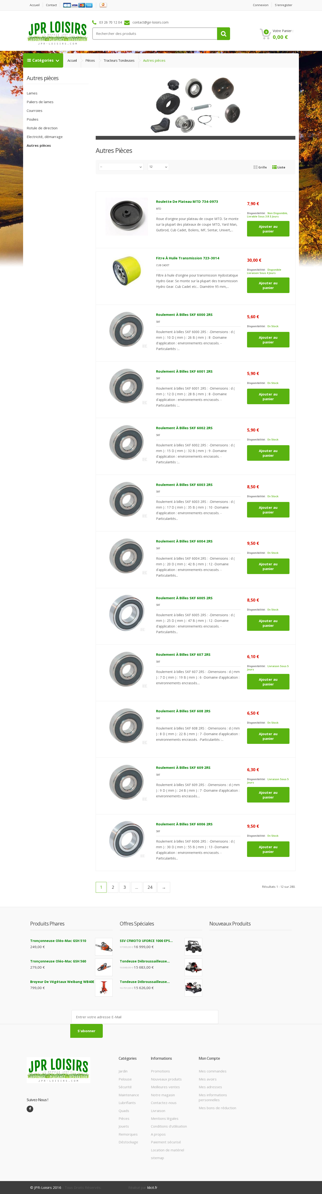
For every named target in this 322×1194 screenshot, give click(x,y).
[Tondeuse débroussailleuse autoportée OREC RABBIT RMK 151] (193, 967)
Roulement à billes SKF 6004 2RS (184, 541)
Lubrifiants (127, 1102)
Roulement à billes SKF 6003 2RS (184, 484)
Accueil (35, 5)
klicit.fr (152, 1187)
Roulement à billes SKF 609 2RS (183, 767)
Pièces (90, 60)
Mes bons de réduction (217, 1107)
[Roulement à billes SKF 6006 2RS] (127, 839)
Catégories (43, 60)
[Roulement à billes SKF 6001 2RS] (127, 386)
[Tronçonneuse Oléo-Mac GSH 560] (104, 967)
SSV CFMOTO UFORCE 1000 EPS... (146, 940)
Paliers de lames (40, 101)
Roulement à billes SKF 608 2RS (183, 711)
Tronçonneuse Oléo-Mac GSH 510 (58, 940)
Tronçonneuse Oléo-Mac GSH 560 (58, 961)
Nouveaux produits (166, 1079)
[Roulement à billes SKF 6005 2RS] (127, 613)
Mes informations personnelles (213, 1097)
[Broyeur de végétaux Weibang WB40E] (104, 988)
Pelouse (125, 1079)
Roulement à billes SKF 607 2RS (183, 654)
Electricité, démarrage (45, 136)
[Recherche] (223, 33)
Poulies (32, 119)
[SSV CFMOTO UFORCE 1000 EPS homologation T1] (193, 947)
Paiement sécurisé (166, 1142)
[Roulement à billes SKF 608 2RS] (127, 726)
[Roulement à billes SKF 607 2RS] (127, 669)
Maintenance (129, 1094)
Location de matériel (167, 1150)
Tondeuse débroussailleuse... (145, 961)
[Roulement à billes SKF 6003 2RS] (127, 499)
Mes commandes (213, 1071)
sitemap (157, 1157)
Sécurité (125, 1086)
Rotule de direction (42, 128)
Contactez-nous (164, 1102)
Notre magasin (163, 1094)
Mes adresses (210, 1086)
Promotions (160, 1071)
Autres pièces (39, 145)
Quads (124, 1110)
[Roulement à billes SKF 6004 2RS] (127, 556)
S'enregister (283, 5)
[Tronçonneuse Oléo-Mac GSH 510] (104, 947)
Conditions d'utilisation (169, 1126)
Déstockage (128, 1142)
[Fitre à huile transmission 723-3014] (127, 273)
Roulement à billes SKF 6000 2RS (184, 314)
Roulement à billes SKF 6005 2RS (184, 597)
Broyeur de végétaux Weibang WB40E (62, 981)
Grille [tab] (262, 167)
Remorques (128, 1134)
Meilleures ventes (165, 1086)
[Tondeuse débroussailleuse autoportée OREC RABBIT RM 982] (193, 988)
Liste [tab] (281, 167)
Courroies (34, 110)
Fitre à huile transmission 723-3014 (187, 258)
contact (51, 5)
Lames (32, 93)
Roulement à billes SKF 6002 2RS (184, 427)
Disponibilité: (256, 213)
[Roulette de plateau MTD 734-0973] (127, 216)
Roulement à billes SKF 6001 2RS (184, 371)
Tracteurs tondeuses (118, 60)
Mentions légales (164, 1118)
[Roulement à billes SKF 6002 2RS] (127, 443)
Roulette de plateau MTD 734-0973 (187, 201)
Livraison (158, 1110)
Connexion (260, 5)
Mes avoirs (208, 1079)
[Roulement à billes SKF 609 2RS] (127, 782)
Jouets (124, 1126)
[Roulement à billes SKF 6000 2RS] (127, 329)
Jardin (123, 1071)
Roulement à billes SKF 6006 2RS (184, 824)
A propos (158, 1134)
